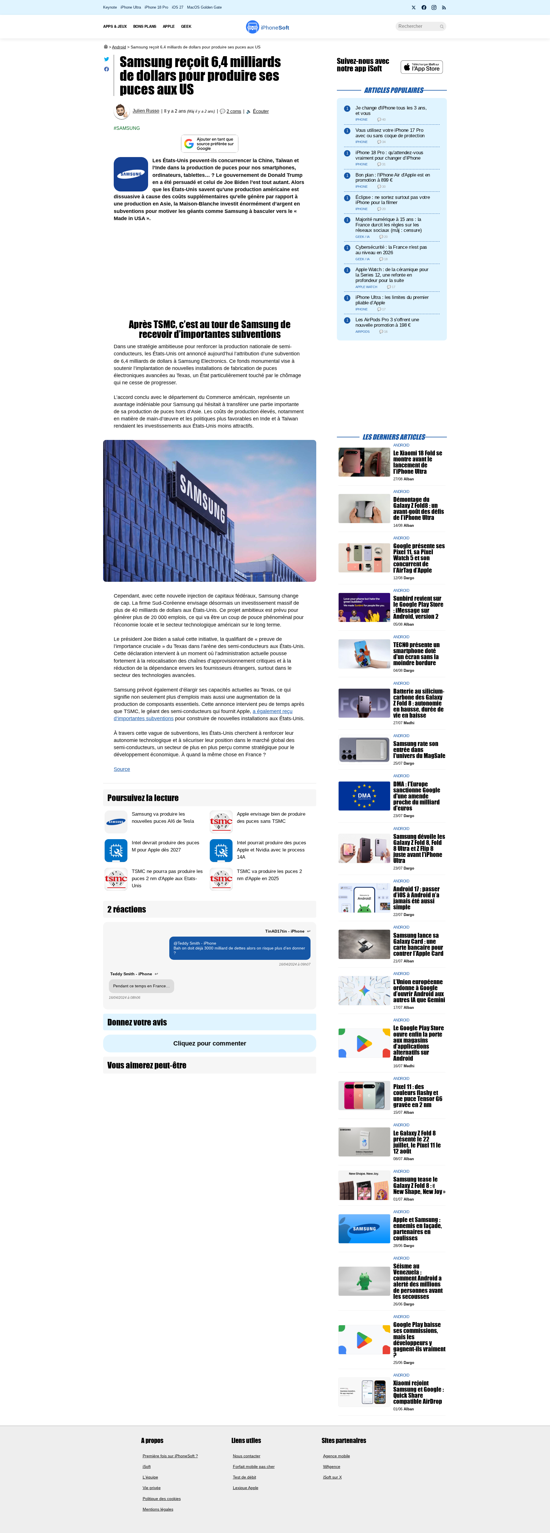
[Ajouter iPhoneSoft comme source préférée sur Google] (209, 144)
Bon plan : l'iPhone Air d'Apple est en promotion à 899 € (392, 177)
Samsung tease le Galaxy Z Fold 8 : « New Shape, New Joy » (419, 1185)
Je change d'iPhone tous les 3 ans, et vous (391, 110)
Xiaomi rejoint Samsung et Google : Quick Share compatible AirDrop (418, 1392)
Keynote (110, 7)
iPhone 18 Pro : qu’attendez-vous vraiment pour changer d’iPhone (389, 155)
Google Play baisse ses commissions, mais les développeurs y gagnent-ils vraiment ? (419, 1339)
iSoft (147, 1466)
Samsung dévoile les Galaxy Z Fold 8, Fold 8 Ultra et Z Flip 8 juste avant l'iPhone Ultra (419, 848)
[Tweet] (106, 60)
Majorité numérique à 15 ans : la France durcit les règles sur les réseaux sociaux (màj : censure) (388, 225)
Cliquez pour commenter (209, 1043)
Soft (275, 28)
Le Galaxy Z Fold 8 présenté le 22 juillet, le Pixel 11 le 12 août (417, 1142)
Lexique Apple (245, 1487)
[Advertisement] (209, 271)
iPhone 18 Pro (156, 7)
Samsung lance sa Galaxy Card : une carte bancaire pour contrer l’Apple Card (418, 944)
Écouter (261, 111)
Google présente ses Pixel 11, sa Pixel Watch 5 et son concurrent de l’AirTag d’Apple (419, 558)
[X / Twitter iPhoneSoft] (414, 9)
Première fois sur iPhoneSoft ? (170, 1455)
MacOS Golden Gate (204, 7)
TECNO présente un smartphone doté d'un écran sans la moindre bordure (416, 654)
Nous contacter (246, 1455)
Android (119, 47)
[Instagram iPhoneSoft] (434, 9)
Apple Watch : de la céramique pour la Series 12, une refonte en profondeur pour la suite (391, 275)
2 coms (234, 111)
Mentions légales (158, 1509)
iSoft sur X (332, 1477)
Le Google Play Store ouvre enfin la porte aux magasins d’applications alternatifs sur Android (418, 1043)
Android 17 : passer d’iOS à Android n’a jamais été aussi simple (416, 898)
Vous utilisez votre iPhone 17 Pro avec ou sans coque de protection (390, 133)
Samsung (128, 128)
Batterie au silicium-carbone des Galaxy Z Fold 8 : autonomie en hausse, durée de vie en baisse (418, 703)
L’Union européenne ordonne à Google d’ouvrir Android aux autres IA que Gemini (419, 990)
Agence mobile (336, 1455)
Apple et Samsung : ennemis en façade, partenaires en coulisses (417, 1229)
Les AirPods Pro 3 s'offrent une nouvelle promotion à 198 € (387, 322)
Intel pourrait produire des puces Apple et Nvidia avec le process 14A (271, 850)
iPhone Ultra (131, 7)
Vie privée (152, 1487)
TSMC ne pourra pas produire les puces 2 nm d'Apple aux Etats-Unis (167, 878)
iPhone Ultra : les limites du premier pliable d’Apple (392, 300)
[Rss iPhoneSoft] (444, 9)
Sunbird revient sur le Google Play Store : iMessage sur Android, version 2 (418, 607)
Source (122, 769)
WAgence (331, 1466)
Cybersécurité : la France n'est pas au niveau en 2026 (391, 249)
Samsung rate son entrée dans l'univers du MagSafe (419, 750)
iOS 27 (177, 7)
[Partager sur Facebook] (106, 70)
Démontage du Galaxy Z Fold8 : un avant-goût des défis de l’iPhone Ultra (418, 508)
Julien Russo (146, 111)
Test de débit (244, 1477)
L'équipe (150, 1477)
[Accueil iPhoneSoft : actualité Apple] (105, 47)
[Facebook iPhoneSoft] (424, 9)
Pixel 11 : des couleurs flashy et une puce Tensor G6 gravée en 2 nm (417, 1095)
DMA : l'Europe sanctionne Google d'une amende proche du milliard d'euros (416, 796)
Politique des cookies (162, 1498)
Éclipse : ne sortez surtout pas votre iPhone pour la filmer (392, 200)
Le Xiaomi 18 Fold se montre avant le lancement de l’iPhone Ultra (417, 462)
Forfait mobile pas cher (254, 1466)
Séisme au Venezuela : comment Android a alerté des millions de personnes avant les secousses (418, 1281)
